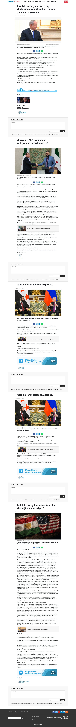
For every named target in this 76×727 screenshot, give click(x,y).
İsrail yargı (21, 113)
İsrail (20, 111)
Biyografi (44, 1)
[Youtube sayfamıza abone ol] (59, 712)
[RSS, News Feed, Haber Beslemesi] (66, 712)
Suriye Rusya (21, 368)
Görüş (29, 1)
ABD (20, 678)
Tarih (40, 1)
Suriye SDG (21, 258)
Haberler (25, 1)
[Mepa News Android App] (35, 716)
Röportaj (48, 1)
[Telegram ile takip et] (64, 712)
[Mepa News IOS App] (35, 719)
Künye (15, 711)
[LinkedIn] (39, 51)
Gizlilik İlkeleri (23, 711)
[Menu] (67, 2)
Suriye (23, 146)
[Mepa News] (14, 1)
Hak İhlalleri (53, 1)
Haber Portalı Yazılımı (38, 724)
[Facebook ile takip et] (53, 712)
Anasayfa (10, 711)
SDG (20, 256)
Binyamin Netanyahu (22, 112)
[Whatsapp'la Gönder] (42, 51)
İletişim (18, 711)
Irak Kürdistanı (21, 682)
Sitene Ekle (28, 711)
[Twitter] (36, 51)
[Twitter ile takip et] (56, 712)
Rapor (36, 1)
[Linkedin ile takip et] (61, 712)
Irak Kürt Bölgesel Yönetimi (24, 681)
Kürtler (20, 680)
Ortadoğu (23, 15)
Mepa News (18, 15)
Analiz (33, 1)
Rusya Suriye (21, 367)
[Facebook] (34, 51)
